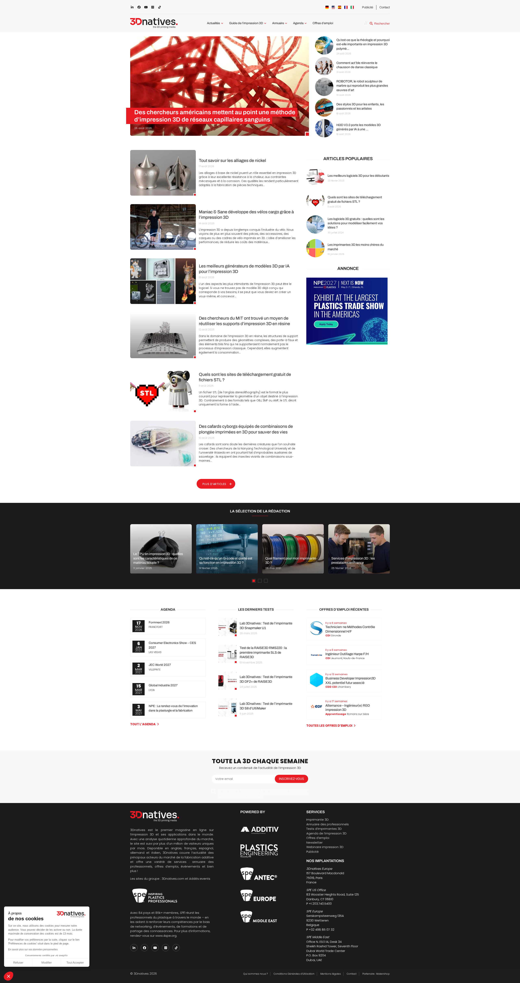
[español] (339, 7)
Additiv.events (199, 878)
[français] (346, 7)
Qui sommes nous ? (255, 973)
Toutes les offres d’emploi (329, 725)
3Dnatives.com (173, 878)
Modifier (46, 962)
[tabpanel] (161, 549)
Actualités (213, 23)
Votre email (224, 779)
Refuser (18, 962)
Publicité (367, 7)
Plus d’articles (214, 484)
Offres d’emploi (323, 23)
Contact (384, 7)
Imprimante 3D (317, 819)
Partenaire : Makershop (376, 973)
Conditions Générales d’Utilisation (294, 973)
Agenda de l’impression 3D (326, 833)
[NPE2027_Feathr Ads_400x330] (347, 343)
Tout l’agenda (143, 724)
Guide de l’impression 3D (246, 23)
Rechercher (382, 23)
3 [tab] (266, 581)
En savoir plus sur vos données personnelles (33, 949)
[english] (333, 7)
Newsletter (314, 842)
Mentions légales (330, 973)
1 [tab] (254, 581)
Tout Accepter (75, 962)
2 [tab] (260, 581)
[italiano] (352, 7)
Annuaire (278, 23)
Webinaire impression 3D (324, 847)
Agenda (298, 23)
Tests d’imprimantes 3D (324, 829)
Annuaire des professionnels (327, 824)
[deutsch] (327, 7)
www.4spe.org (166, 935)
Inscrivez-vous (291, 779)
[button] (8, 976)
